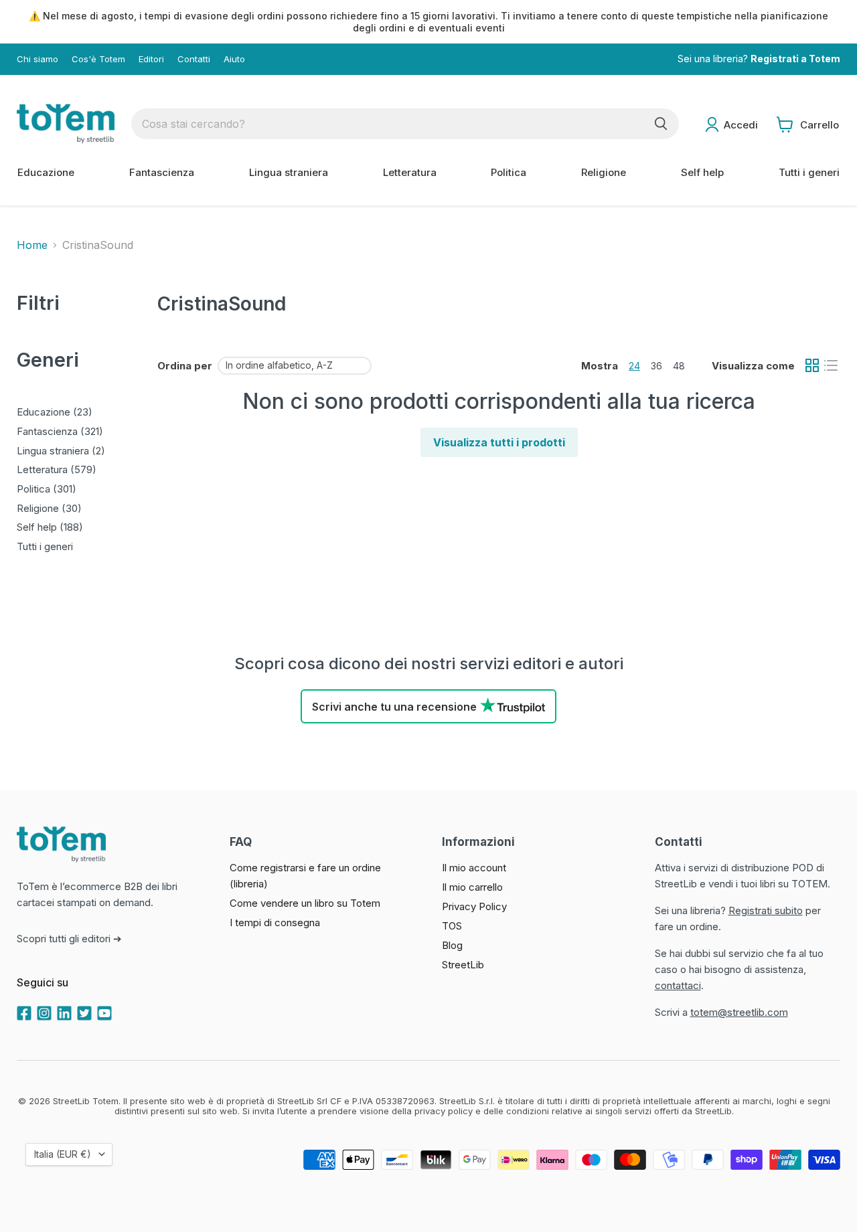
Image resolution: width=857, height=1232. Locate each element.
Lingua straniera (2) (61, 450)
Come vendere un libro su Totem (305, 903)
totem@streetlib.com (739, 1012)
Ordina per (184, 365)
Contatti (193, 59)
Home (32, 245)
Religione (603, 172)
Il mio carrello (472, 887)
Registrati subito (765, 910)
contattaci (678, 985)
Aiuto (234, 59)
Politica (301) (46, 488)
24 (634, 365)
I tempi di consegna (275, 922)
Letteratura (410, 172)
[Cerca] (661, 123)
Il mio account (474, 867)
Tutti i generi (809, 172)
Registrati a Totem (795, 59)
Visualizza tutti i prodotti (499, 442)
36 (656, 365)
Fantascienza (161, 172)
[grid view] (812, 365)
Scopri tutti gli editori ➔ (69, 938)
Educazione (45, 172)
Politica (508, 172)
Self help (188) (50, 527)
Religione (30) (49, 508)
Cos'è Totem (98, 59)
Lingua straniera (288, 172)
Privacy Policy (474, 906)
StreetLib (463, 964)
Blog (452, 945)
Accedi (741, 124)
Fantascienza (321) (60, 431)
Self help (702, 172)
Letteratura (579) (56, 469)
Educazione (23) (54, 412)
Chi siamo (37, 59)
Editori (151, 59)
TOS (452, 925)
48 (679, 365)
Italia (62, 1154)
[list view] (831, 365)
